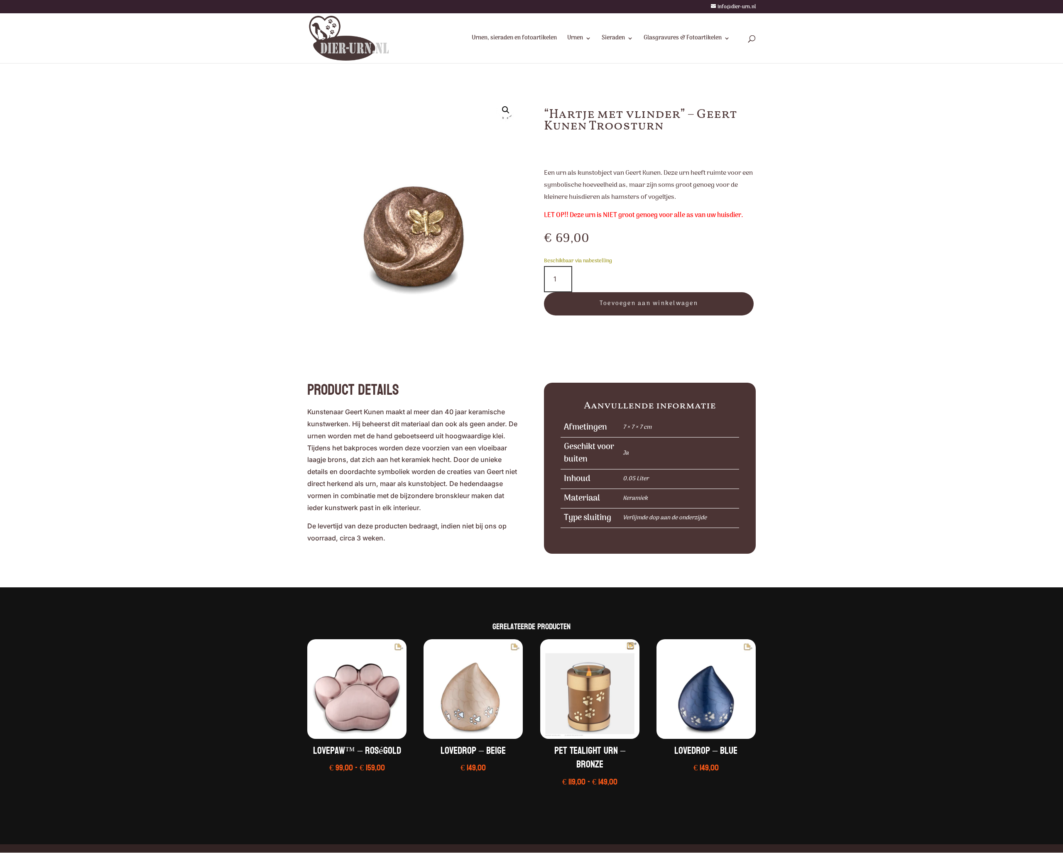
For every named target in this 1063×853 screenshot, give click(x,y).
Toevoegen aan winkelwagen (649, 303)
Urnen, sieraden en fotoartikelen (514, 39)
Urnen (575, 39)
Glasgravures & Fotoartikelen (683, 39)
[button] (505, 110)
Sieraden (613, 39)
